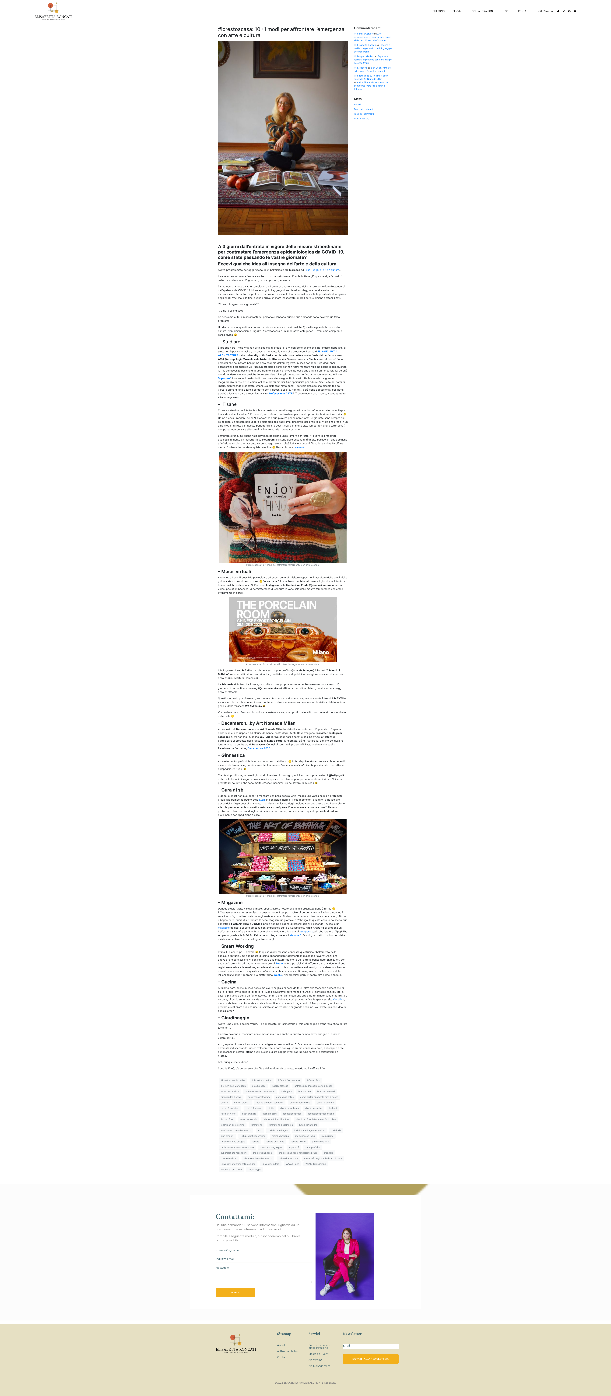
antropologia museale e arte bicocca (313, 1085)
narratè (255, 1141)
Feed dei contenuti (363, 109)
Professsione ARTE (280, 393)
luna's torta (256, 1124)
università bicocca (288, 1158)
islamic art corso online (232, 1124)
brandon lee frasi (326, 1091)
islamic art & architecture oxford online (316, 1119)
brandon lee (304, 1091)
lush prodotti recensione (252, 1136)
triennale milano (229, 1158)
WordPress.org (361, 118)
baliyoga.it (286, 1091)
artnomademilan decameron (259, 1091)
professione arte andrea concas (237, 1147)
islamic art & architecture (276, 1119)
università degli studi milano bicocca (323, 1158)
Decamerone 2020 (259, 748)
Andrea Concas (280, 1085)
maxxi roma (327, 1136)
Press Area (545, 11)
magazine (224, 927)
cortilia (224, 1102)
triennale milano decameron (258, 1158)
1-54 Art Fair (313, 1080)
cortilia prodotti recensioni (269, 1102)
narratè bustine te (275, 1141)
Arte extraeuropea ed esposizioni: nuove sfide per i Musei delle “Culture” (372, 37)
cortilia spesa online (300, 1102)
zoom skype (254, 1169)
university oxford (270, 1164)
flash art (333, 1108)
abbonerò (295, 935)
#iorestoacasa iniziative (233, 1080)
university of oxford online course (238, 1164)
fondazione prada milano (321, 1113)
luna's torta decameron (281, 1124)
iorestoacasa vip (248, 1119)
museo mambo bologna (233, 1141)
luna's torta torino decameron (236, 1130)
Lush (262, 799)
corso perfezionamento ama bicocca (319, 1097)
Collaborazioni (483, 11)
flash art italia (249, 1113)
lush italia (336, 1130)
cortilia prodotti (242, 1102)
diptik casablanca (289, 1108)
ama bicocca (259, 1085)
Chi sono (439, 11)
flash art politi (270, 1113)
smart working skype (271, 1147)
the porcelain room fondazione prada (298, 1152)
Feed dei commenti (364, 113)
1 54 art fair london (261, 1080)
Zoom (279, 963)
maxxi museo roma (305, 1136)
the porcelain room (262, 1152)
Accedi (357, 104)
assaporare (306, 931)
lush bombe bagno (278, 1130)
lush (260, 1130)
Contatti (524, 11)
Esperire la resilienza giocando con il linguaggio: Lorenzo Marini (373, 48)
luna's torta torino (308, 1124)
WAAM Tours (292, 1164)
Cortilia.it (338, 999)
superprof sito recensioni (233, 1152)
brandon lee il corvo (231, 1097)
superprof (294, 1147)
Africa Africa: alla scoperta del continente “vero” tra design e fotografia (371, 85)
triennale (328, 1152)
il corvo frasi (227, 1119)
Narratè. (300, 447)
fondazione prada (292, 1113)
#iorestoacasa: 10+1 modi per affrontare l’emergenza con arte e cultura (281, 32)
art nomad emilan (230, 1091)
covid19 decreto (325, 1102)
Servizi (457, 11)
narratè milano (298, 1141)
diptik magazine (313, 1108)
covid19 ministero (230, 1108)
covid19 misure (253, 1108)
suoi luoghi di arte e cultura (322, 269)
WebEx (278, 974)
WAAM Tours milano (316, 1164)
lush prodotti (227, 1136)
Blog (505, 11)
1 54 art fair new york (289, 1080)
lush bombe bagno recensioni (309, 1130)
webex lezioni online (231, 1169)
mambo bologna (280, 1136)
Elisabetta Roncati (366, 45)
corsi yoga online (285, 1097)
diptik (271, 1108)
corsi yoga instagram (259, 1097)
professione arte (320, 1141)
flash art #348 (228, 1113)
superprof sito (312, 1147)
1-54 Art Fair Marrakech (233, 1085)
